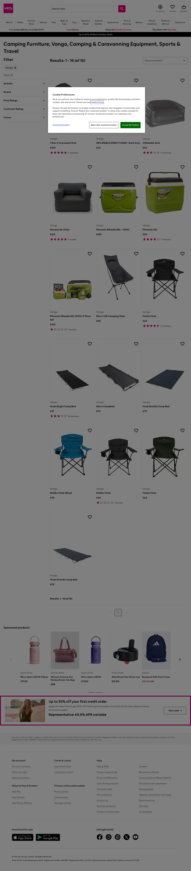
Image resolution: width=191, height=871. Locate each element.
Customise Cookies (61, 125)
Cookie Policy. (97, 102)
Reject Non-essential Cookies (104, 125)
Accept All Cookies (130, 125)
